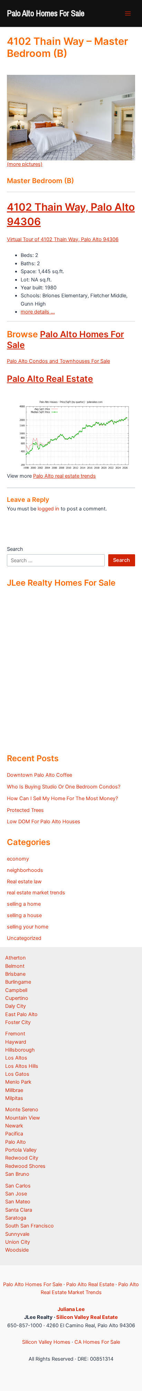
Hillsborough (20, 1050)
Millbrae (14, 1090)
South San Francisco (29, 1226)
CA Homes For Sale (97, 1342)
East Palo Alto (21, 1014)
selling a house (24, 915)
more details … (38, 312)
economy (18, 859)
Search (15, 549)
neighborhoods (25, 870)
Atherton (15, 958)
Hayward (15, 1042)
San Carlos (18, 1186)
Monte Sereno (21, 1109)
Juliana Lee (71, 1309)
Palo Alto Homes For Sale (45, 13)
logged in (48, 509)
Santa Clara (18, 1210)
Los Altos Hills (21, 1066)
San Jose (16, 1194)
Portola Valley (21, 1150)
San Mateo (17, 1202)
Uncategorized (24, 938)
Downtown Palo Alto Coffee (39, 775)
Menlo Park (18, 1082)
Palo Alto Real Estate (50, 379)
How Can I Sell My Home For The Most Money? (62, 798)
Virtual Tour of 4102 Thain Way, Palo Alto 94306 (63, 239)
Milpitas (14, 1098)
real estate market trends (36, 893)
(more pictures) (24, 164)
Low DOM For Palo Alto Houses (43, 821)
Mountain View (22, 1118)
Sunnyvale (17, 1234)
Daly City (15, 1006)
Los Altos (16, 1058)
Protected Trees (25, 810)
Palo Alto (15, 1142)
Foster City (18, 1022)
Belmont (14, 966)
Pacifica (14, 1134)
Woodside (17, 1250)
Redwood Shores (25, 1166)
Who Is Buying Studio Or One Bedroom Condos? (63, 787)
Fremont (15, 1034)
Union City (17, 1242)
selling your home (27, 927)
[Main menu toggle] (128, 13)
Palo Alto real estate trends (64, 476)
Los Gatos (17, 1074)
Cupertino (16, 998)
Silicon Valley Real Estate (87, 1317)
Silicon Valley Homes (46, 1342)
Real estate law (24, 881)
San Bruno (17, 1174)
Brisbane (15, 974)
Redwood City (21, 1158)
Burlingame (18, 982)
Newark (14, 1126)
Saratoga (15, 1218)
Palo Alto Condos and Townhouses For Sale (58, 361)
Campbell (16, 990)
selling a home (24, 904)
